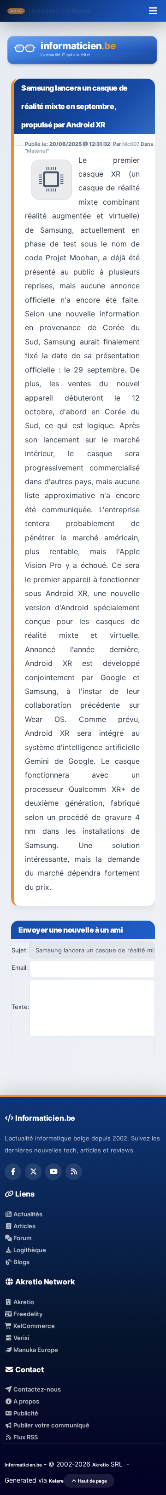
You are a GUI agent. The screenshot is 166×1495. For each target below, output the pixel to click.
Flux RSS (25, 1437)
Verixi (20, 1337)
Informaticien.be (23, 1464)
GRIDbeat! (76, 11)
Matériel (37, 151)
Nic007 (130, 144)
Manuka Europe (35, 1349)
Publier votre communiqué (50, 1425)
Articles (24, 1226)
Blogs (21, 1262)
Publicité (25, 1413)
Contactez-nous (36, 1389)
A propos (25, 1401)
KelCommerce (33, 1325)
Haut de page (92, 1481)
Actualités (27, 1214)
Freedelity (27, 1313)
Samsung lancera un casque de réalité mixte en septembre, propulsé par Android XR (74, 106)
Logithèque (29, 1250)
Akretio (23, 1302)
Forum (22, 1238)
